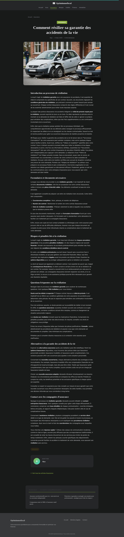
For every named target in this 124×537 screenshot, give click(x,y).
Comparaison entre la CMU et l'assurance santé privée (43, 503)
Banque (61, 7)
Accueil (41, 7)
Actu (46, 7)
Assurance (53, 7)
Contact (85, 520)
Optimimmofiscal (62, 3)
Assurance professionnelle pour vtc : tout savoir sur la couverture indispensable (44, 497)
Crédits (68, 7)
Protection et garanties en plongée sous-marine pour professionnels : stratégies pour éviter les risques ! (79, 497)
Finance (74, 7)
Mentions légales (75, 520)
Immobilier (82, 7)
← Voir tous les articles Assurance (42, 473)
